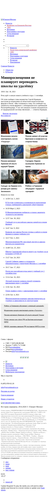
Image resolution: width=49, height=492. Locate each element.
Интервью (11, 29)
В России (9, 72)
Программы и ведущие (16, 31)
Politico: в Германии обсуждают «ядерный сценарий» (24, 306)
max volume (9, 470)
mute (7, 466)
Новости (8, 23)
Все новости (6, 116)
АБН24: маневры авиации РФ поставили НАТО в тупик (24, 326)
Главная (4, 66)
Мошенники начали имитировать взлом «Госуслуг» (23, 310)
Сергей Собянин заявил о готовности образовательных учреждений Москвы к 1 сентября (25, 262)
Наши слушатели (7, 399)
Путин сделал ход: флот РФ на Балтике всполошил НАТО (23, 321)
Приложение (15, 62)
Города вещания (7, 395)
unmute (8, 468)
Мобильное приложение (14, 372)
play (7, 462)
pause (7, 464)
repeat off (8, 482)
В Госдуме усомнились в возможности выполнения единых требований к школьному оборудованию (25, 204)
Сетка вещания (13, 34)
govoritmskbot (15, 347)
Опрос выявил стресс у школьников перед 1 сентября (26, 291)
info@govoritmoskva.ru (20, 351)
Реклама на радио (8, 391)
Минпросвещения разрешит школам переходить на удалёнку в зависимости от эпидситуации (25, 300)
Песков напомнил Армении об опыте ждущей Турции (24, 315)
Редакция (10, 36)
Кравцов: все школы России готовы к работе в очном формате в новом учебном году (26, 233)
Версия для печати (10, 113)
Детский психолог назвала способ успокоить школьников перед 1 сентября (22, 282)
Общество (9, 70)
